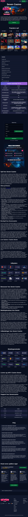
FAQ (2, 79)
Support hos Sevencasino (5, 77)
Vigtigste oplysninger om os (6, 61)
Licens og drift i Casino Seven (6, 75)
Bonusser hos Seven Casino (6, 68)
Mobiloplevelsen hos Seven (6, 70)
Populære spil (4, 59)
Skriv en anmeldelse (23, 467)
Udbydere (3, 66)
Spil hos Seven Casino (5, 64)
